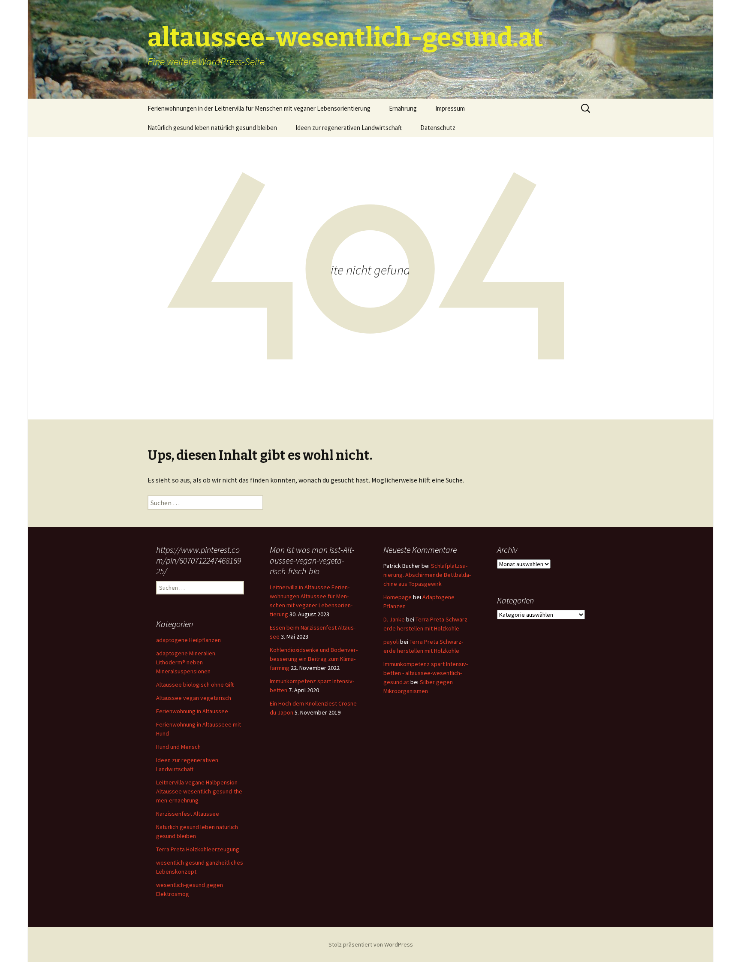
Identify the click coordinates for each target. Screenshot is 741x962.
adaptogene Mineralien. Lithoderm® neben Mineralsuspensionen (186, 662)
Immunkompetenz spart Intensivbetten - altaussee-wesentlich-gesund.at (425, 673)
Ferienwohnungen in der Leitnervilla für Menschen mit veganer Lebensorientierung (259, 108)
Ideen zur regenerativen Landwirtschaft (348, 128)
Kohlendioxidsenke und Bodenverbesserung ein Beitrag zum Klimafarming (314, 659)
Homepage (397, 597)
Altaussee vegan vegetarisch (193, 698)
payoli (391, 641)
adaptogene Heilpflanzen (188, 640)
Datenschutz (437, 128)
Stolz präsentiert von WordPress (370, 944)
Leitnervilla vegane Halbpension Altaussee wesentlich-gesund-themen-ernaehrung (200, 791)
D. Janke (394, 619)
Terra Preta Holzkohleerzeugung (197, 849)
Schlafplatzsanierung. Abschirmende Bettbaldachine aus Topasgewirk (427, 575)
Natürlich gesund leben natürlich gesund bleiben (212, 128)
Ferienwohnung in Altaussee (192, 711)
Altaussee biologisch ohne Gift (195, 684)
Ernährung (403, 108)
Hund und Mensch (178, 747)
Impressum (450, 108)
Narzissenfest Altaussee (187, 813)
